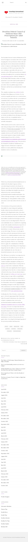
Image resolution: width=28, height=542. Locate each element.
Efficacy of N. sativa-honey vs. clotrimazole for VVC (10, 339)
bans (11, 326)
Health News (4, 512)
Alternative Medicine (6, 506)
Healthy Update (5, 524)
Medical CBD (14, 24)
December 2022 (5, 444)
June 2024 (3, 401)
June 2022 (3, 462)
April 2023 (3, 433)
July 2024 (3, 398)
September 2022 (5, 453)
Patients (9, 331)
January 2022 (4, 476)
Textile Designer (5, 496)
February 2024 (4, 409)
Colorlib (13, 537)
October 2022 (4, 450)
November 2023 (5, 418)
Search (23, 350)
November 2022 (5, 447)
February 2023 (4, 439)
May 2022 (3, 465)
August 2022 (4, 456)
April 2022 (3, 468)
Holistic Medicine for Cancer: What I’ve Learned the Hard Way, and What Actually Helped (13, 369)
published (18, 92)
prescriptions (16, 331)
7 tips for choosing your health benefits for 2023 (14, 342)
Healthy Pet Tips (5, 521)
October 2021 (4, 485)
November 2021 (5, 482)
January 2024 (4, 412)
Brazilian (16, 326)
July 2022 (3, 459)
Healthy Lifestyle (5, 518)
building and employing (16, 274)
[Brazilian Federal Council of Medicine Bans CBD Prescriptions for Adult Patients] (13, 49)
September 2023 (5, 424)
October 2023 (4, 421)
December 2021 (5, 479)
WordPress (22, 537)
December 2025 (5, 392)
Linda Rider (21, 40)
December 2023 (5, 415)
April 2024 (3, 407)
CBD (22, 326)
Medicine (20, 328)
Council (8, 328)
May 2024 (3, 404)
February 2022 (4, 474)
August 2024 (4, 395)
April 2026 (3, 389)
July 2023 (3, 427)
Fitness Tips (4, 509)
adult (6, 326)
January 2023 (4, 442)
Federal (14, 328)
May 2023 (3, 430)
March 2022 (4, 471)
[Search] (26, 2)
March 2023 (4, 436)
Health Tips (4, 515)
